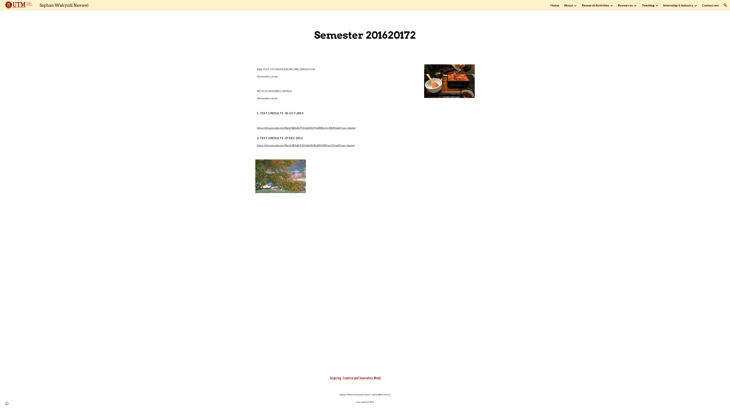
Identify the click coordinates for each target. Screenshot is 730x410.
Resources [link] (625, 5)
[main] (365, 35)
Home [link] (555, 5)
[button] (725, 5)
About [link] (568, 5)
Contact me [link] (710, 5)
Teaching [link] (648, 5)
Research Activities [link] (595, 5)
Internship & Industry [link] (678, 5)
